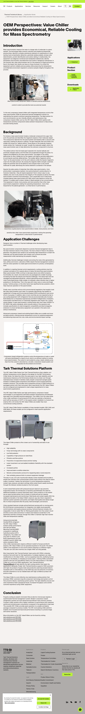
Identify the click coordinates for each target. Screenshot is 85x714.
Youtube (75, 702)
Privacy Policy (30, 686)
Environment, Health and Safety (51, 683)
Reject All (43, 702)
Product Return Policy (47, 677)
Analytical (29, 652)
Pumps (43, 655)
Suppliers (44, 686)
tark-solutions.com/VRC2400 (12, 619)
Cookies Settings (44, 707)
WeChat (71, 702)
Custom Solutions (46, 667)
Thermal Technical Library (13, 14)
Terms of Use (30, 689)
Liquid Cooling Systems (48, 652)
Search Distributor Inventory (49, 670)
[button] (65, 6)
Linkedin (67, 702)
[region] (27, 702)
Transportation (31, 673)
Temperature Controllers (48, 658)
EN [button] (70, 6)
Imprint (28, 683)
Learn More (31, 1)
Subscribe (67, 674)
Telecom (28, 670)
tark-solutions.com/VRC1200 (12, 617)
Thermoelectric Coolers (48, 661)
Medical (28, 664)
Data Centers (30, 658)
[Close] (50, 695)
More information (10, 702)
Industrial (29, 661)
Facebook (80, 702)
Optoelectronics (31, 667)
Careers (52, 6)
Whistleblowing (31, 691)
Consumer (29, 655)
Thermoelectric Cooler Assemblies (51, 664)
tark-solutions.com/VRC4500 (12, 621)
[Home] (4, 6)
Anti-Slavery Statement (33, 680)
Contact (77, 6)
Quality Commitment (47, 680)
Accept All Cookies (43, 698)
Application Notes (29, 14)
